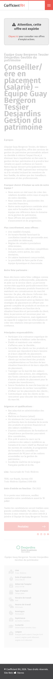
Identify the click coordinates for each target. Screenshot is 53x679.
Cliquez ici (13, 36)
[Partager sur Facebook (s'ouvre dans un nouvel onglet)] (38, 534)
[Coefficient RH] (16, 5)
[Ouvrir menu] (49, 5)
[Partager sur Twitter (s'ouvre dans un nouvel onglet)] (45, 534)
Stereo (20, 673)
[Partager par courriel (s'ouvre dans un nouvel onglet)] (48, 534)
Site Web (8, 673)
